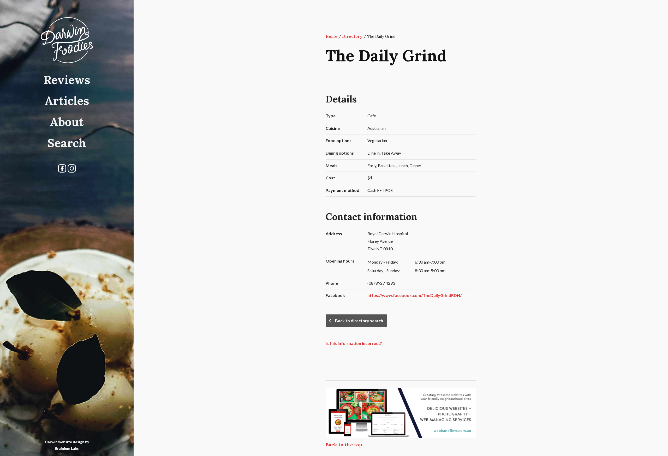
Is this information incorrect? (354, 343)
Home (331, 36)
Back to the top (344, 445)
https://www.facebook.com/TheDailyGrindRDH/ (414, 295)
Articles (67, 100)
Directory (352, 36)
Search (66, 142)
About (67, 121)
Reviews (67, 79)
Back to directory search (359, 320)
